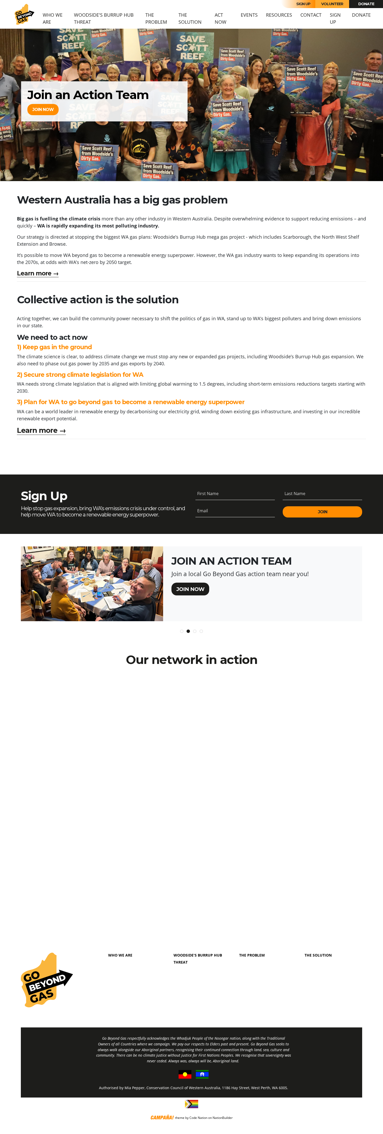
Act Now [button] (220, 18)
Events (249, 15)
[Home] (24, 14)
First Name (208, 493)
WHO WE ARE (120, 955)
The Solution (190, 18)
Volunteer (332, 4)
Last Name (295, 493)
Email (202, 511)
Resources (279, 15)
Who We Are (53, 18)
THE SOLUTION (318, 955)
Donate (366, 4)
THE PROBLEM (252, 955)
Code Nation (198, 1118)
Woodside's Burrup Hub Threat (104, 18)
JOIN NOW (43, 109)
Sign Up (303, 4)
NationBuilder (223, 1118)
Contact (311, 15)
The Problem (156, 18)
